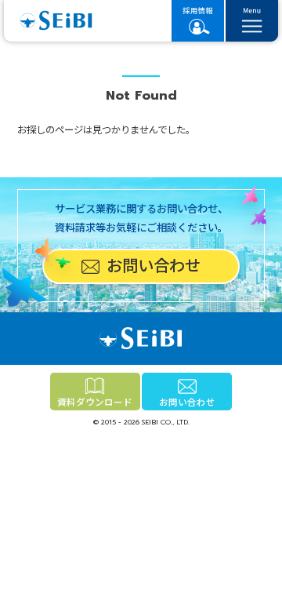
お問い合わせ (187, 402)
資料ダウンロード (94, 402)
